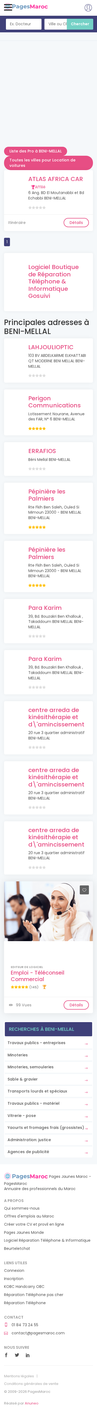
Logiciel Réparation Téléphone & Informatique (47, 1240)
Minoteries (18, 1055)
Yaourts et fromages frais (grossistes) (46, 1127)
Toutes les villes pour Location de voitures (42, 162)
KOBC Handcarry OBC (24, 1286)
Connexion (14, 1270)
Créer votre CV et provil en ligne (34, 1224)
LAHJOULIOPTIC (51, 347)
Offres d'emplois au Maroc (29, 1216)
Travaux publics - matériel (34, 1103)
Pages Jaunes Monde (24, 1232)
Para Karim (45, 608)
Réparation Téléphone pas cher (33, 1294)
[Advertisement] (48, 98)
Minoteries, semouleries (31, 1067)
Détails (76, 222)
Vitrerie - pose (22, 1115)
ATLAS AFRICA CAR (55, 179)
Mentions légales (19, 1376)
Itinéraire (17, 222)
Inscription (13, 1278)
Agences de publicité (28, 1151)
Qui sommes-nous (22, 1208)
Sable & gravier (23, 1079)
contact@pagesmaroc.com (38, 1333)
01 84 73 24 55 (24, 1325)
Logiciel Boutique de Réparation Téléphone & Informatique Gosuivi (53, 281)
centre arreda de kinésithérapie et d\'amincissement (56, 717)
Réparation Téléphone (25, 1303)
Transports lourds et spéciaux (37, 1091)
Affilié (40, 187)
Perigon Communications (54, 402)
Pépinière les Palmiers (46, 495)
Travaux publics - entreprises (36, 1042)
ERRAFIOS (42, 451)
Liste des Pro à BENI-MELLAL (35, 151)
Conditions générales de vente (31, 1383)
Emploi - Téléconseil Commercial (37, 976)
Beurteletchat (17, 1248)
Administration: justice (29, 1140)
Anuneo (32, 1403)
